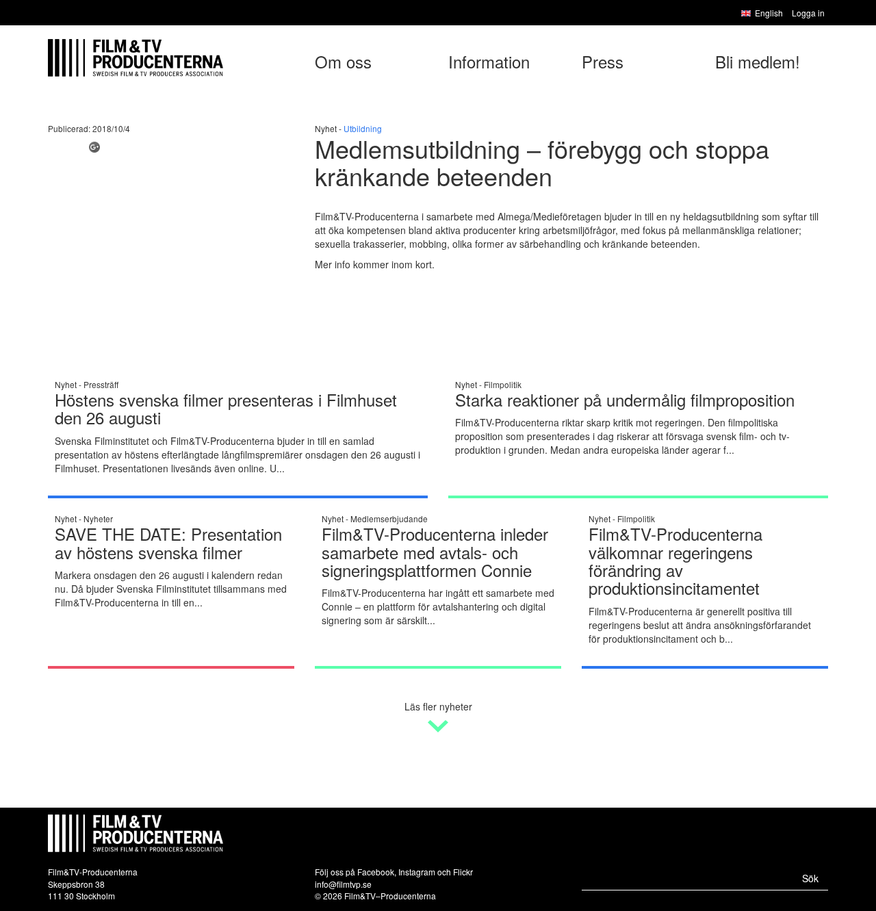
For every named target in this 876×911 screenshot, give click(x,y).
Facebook (375, 871)
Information (489, 61)
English (769, 12)
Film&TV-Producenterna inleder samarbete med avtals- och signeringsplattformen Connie (435, 552)
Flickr (463, 871)
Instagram (416, 871)
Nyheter (98, 518)
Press (602, 61)
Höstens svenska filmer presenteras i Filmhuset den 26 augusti (226, 408)
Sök (810, 878)
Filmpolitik (502, 384)
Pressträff (100, 384)
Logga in (808, 12)
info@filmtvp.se (343, 884)
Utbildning (363, 128)
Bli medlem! (757, 61)
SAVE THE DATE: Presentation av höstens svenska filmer (168, 542)
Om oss (343, 61)
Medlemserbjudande (389, 518)
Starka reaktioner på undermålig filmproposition (625, 399)
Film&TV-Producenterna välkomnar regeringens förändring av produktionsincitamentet (675, 561)
